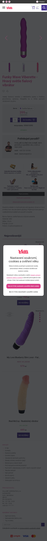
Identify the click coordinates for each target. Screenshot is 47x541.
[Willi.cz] (10, 7)
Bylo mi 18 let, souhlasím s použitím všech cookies (23, 286)
